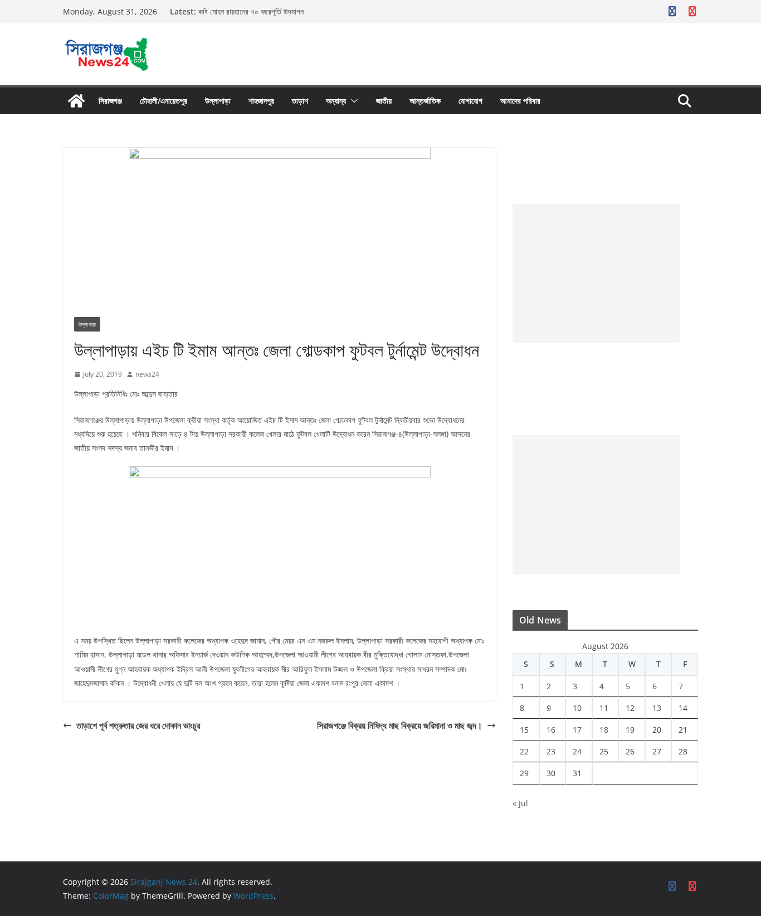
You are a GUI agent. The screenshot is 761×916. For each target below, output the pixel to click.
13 (656, 708)
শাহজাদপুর (261, 100)
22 (524, 751)
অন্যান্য (336, 100)
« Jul (520, 803)
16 (551, 729)
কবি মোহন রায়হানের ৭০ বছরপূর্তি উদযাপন (251, 11)
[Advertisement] (596, 273)
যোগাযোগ (470, 100)
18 (603, 729)
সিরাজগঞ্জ (110, 100)
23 (551, 751)
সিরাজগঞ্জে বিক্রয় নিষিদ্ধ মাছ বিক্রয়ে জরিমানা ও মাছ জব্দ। (399, 725)
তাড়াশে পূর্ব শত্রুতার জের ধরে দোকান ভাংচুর (138, 725)
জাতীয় (384, 100)
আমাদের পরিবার (520, 100)
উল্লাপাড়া (218, 100)
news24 (147, 374)
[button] (352, 101)
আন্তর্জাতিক (425, 100)
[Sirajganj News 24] (76, 100)
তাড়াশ (300, 100)
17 (577, 729)
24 (577, 751)
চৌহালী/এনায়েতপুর (163, 100)
